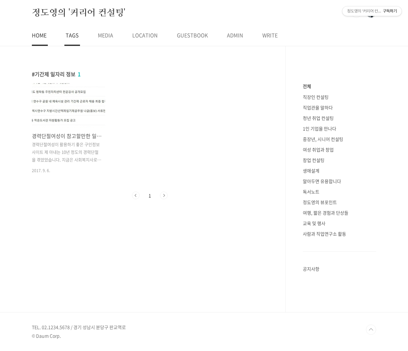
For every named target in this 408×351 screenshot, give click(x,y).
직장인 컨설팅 (316, 97)
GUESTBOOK (192, 35)
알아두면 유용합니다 (322, 181)
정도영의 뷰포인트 (320, 202)
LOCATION (145, 35)
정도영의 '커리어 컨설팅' (78, 12)
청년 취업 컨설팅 (318, 118)
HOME (39, 35)
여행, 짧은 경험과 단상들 (325, 212)
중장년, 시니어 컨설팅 (323, 139)
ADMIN (235, 35)
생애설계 (311, 170)
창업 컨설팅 (313, 160)
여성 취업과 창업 (318, 149)
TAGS (72, 35)
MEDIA (105, 35)
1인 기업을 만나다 (319, 128)
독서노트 (311, 191)
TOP (371, 330)
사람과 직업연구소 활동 (324, 233)
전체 (307, 86)
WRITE (270, 35)
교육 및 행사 (314, 223)
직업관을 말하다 (318, 107)
